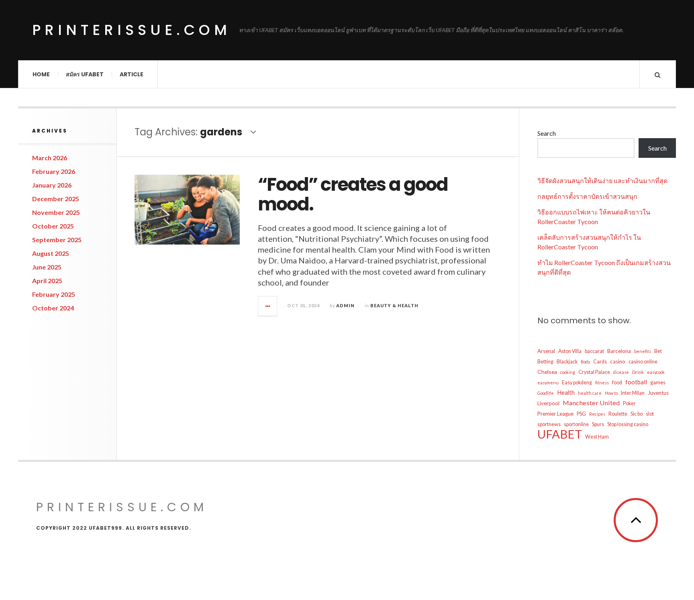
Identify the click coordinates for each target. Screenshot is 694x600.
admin (345, 305)
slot (650, 414)
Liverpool (548, 403)
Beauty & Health (394, 305)
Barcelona (619, 351)
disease (621, 372)
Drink (638, 372)
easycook (656, 372)
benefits (642, 351)
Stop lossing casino (627, 424)
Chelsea (547, 371)
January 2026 (51, 185)
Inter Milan (633, 393)
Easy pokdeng (577, 383)
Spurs (598, 424)
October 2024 (53, 308)
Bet (658, 351)
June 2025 (46, 267)
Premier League (555, 413)
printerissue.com (131, 30)
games (657, 382)
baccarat (594, 351)
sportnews (549, 424)
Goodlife (545, 393)
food (617, 383)
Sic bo (637, 414)
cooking (567, 372)
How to (611, 393)
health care (590, 393)
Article (131, 74)
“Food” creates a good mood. (353, 194)
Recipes (597, 413)
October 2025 (53, 226)
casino (617, 361)
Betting (545, 362)
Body (585, 361)
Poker (629, 403)
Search (546, 133)
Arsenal (546, 351)
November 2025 (56, 212)
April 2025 (47, 280)
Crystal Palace (594, 372)
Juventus (658, 393)
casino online (643, 362)
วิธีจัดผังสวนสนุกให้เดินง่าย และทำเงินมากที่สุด (602, 180)
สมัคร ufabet (85, 74)
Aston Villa (570, 351)
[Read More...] (268, 306)
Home (41, 74)
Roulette (617, 414)
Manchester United (591, 402)
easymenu (548, 382)
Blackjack (567, 362)
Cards (600, 362)
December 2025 (55, 198)
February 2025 (53, 294)
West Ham (597, 437)
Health (566, 392)
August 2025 (50, 253)
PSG (581, 414)
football (636, 382)
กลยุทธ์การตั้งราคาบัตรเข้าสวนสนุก (587, 196)
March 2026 (49, 157)
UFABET (559, 434)
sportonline (576, 424)
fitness (602, 382)
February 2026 (53, 171)
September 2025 (57, 239)
